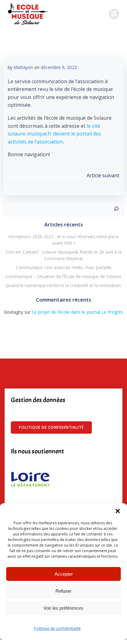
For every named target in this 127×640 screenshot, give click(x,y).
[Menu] (114, 14)
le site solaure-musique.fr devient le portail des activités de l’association (54, 133)
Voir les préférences (63, 608)
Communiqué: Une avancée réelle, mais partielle (64, 267)
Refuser (63, 591)
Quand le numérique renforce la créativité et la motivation (63, 285)
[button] (118, 511)
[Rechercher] (116, 209)
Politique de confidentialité (57, 628)
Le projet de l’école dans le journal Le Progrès (77, 312)
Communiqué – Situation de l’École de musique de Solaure (63, 276)
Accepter (64, 574)
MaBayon (23, 67)
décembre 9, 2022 (59, 67)
